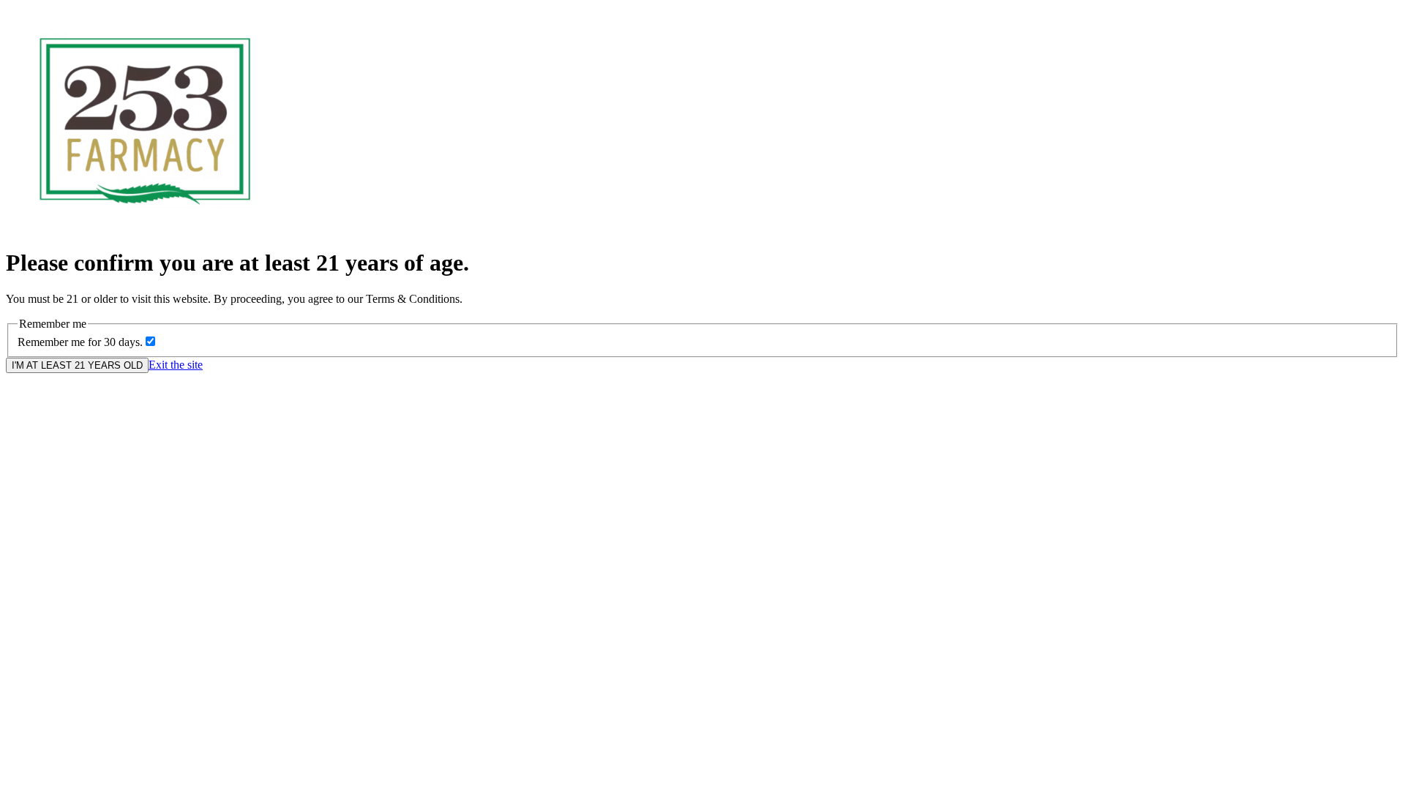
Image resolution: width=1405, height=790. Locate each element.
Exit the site (176, 364)
